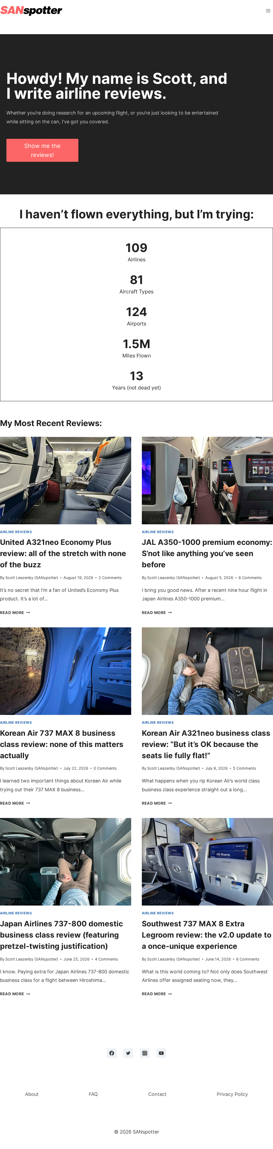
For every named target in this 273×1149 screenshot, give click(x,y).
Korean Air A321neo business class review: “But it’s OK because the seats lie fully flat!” (206, 744)
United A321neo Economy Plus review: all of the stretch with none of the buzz (63, 553)
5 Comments (244, 768)
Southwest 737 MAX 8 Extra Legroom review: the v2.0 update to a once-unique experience (206, 935)
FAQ (93, 1094)
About (32, 1094)
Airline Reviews (16, 532)
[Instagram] (145, 1053)
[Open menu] (268, 10)
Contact (157, 1094)
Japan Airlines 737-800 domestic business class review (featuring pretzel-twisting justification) (61, 935)
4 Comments (106, 959)
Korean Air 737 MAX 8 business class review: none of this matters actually (61, 744)
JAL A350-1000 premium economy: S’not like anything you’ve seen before (207, 553)
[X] (128, 1053)
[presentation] (65, 480)
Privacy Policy (232, 1094)
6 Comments (250, 577)
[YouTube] (161, 1053)
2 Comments (110, 577)
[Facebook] (112, 1053)
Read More (14, 612)
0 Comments (105, 768)
